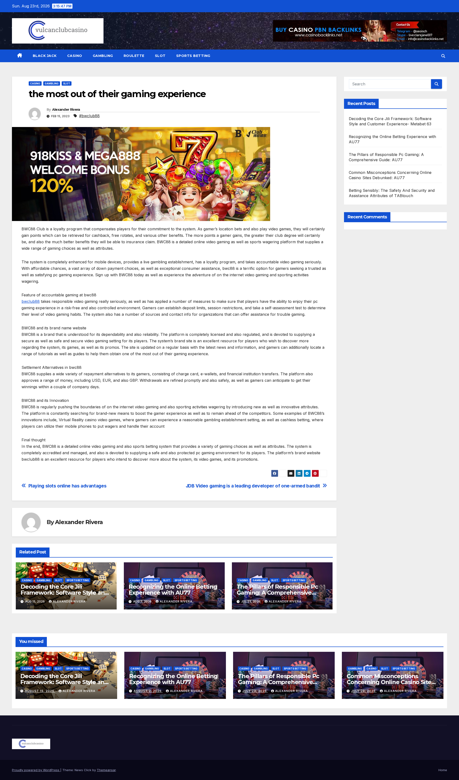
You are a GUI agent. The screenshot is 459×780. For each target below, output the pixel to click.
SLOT (160, 56)
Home (442, 770)
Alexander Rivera (66, 109)
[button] (443, 56)
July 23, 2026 (255, 691)
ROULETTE (134, 56)
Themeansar (106, 770)
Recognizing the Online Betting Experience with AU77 (173, 589)
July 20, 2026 (364, 691)
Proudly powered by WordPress (36, 770)
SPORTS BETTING (193, 56)
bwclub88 (31, 301)
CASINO (74, 56)
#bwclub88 (89, 115)
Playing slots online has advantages (67, 486)
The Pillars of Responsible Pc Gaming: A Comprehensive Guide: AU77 (277, 592)
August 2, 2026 (148, 691)
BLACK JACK (45, 56)
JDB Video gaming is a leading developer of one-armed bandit (253, 486)
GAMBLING (103, 56)
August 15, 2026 (40, 691)
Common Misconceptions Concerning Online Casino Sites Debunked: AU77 (390, 682)
